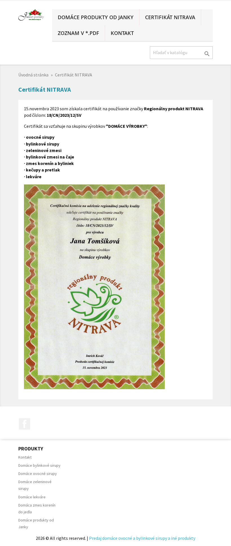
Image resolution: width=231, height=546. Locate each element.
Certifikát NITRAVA (170, 17)
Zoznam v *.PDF (78, 33)
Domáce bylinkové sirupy (39, 465)
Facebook (24, 424)
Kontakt (122, 33)
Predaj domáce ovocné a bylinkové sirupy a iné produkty (142, 538)
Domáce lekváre (32, 496)
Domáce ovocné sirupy (37, 473)
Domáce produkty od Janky (96, 17)
